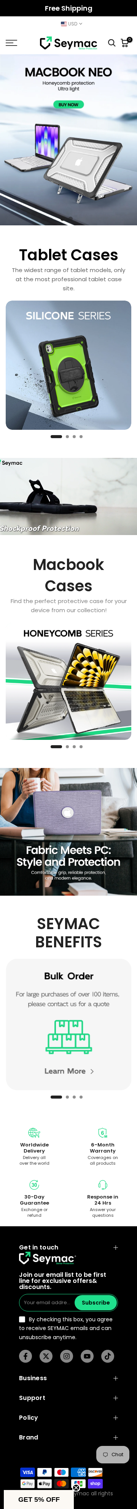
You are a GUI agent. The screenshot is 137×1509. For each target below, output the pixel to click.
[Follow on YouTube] (87, 1356)
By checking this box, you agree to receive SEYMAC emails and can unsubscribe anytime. (66, 1328)
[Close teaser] (76, 1488)
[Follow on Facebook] (25, 1356)
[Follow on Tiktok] (107, 1356)
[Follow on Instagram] (66, 1356)
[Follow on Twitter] (46, 1356)
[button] (39, 1499)
